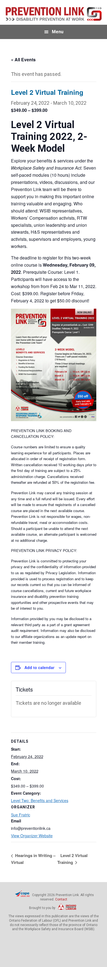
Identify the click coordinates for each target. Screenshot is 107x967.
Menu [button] (57, 31)
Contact (61, 899)
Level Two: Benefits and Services (39, 800)
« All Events (23, 59)
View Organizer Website (32, 835)
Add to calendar (39, 667)
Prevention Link (53, 14)
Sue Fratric (20, 814)
